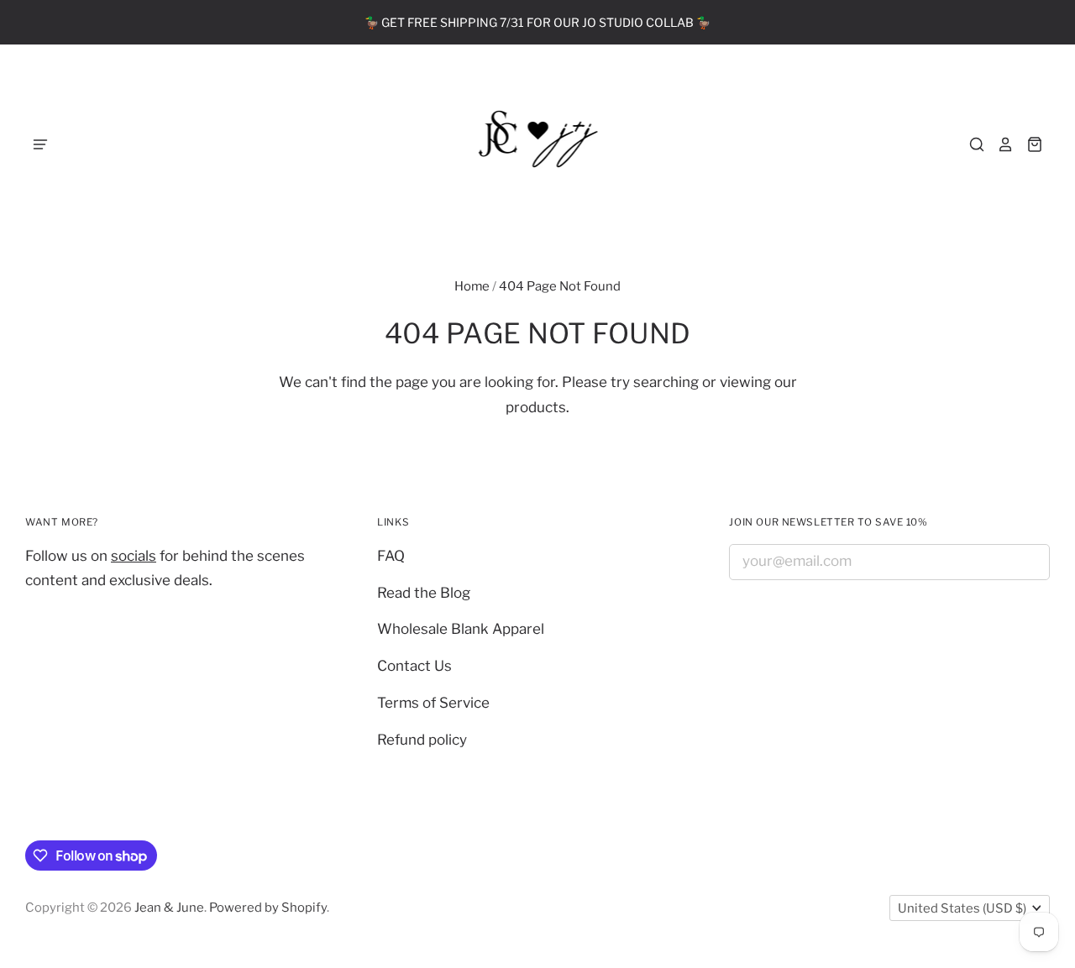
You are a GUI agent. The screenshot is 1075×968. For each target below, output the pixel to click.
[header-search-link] (971, 144)
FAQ (391, 555)
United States (962, 908)
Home (472, 286)
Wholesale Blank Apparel (460, 628)
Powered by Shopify (268, 907)
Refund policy (422, 739)
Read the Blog (423, 592)
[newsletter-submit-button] (1031, 564)
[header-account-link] (999, 144)
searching (666, 382)
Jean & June (169, 907)
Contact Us (414, 665)
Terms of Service (433, 702)
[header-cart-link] (1028, 144)
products (536, 407)
